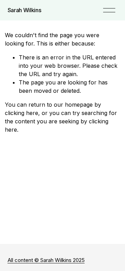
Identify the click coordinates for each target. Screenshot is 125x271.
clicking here (21, 112)
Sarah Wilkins (24, 10)
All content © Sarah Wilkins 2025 (46, 260)
